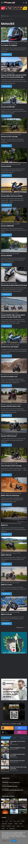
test (22, 826)
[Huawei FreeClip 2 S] (14, 811)
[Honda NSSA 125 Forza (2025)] (14, 185)
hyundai (22, 821)
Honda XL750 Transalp (9, 137)
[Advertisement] (14, 666)
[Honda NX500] (14, 155)
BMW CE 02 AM (6, 614)
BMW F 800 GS (6, 555)
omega (15, 823)
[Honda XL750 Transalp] (14, 125)
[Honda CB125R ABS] (14, 96)
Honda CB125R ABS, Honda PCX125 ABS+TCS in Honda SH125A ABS (13, 76)
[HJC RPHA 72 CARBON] (14, 34)
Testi (7, 19)
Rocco (3, 73)
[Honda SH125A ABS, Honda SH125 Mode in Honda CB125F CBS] (14, 304)
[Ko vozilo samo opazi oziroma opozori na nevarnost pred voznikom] (23, 811)
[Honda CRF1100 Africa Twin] (14, 395)
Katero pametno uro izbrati (17, 760)
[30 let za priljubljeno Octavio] (5, 750)
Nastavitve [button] (4, 840)
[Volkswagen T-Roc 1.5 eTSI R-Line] (5, 743)
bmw (7, 821)
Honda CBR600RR (7, 226)
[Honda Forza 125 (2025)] (14, 336)
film (14, 821)
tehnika (18, 826)
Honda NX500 (6, 166)
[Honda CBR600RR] (14, 215)
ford (18, 821)
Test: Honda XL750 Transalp (11, 466)
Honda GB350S (6, 256)
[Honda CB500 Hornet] (14, 425)
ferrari (11, 821)
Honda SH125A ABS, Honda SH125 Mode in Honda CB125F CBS (13, 316)
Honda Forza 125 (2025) (9, 347)
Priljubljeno (6, 737)
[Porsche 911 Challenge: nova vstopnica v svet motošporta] (23, 806)
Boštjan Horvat (5, 43)
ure (7, 828)
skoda (13, 826)
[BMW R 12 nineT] (14, 574)
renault (3, 826)
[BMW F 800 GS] (14, 544)
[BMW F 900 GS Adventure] (14, 484)
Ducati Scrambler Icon (9, 377)
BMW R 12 (4, 525)
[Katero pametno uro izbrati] (5, 762)
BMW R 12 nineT (6, 585)
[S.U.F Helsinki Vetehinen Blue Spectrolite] (5, 756)
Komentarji (22, 737)
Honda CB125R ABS (8, 107)
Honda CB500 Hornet (9, 436)
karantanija (4, 823)
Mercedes (10, 823)
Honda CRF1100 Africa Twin (11, 406)
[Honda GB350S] (14, 244)
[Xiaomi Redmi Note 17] (5, 811)
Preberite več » (6, 54)
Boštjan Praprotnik (6, 134)
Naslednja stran (20, 627)
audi (3, 821)
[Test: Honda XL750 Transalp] (14, 455)
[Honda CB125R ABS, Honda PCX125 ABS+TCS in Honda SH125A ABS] (14, 64)
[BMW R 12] (14, 514)
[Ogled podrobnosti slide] (14, 8)
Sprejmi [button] (14, 840)
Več (9, 840)
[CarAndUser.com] (9, 2)
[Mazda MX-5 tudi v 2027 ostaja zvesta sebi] (5, 769)
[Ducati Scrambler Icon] (14, 365)
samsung (8, 826)
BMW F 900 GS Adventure (10, 495)
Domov (3, 19)
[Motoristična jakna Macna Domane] (14, 274)
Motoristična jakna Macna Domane (14, 285)
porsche (20, 823)
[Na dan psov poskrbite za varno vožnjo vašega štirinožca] (14, 806)
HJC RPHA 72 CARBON (9, 45)
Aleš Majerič (4, 374)
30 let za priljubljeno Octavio (17, 748)
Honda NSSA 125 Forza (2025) (11, 196)
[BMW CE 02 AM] (14, 603)
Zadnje (14, 737)
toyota (3, 828)
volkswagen (12, 828)
